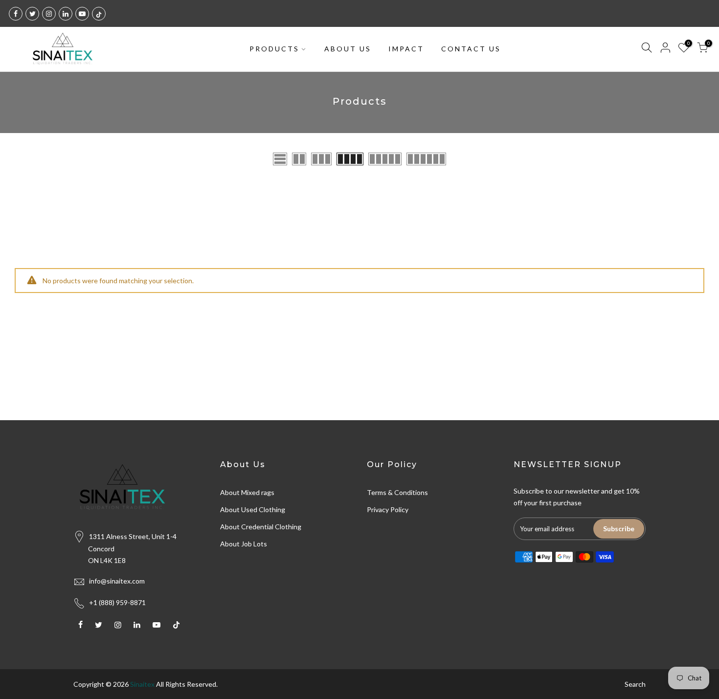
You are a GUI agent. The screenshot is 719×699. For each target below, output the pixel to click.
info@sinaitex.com (117, 581)
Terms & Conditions (397, 492)
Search (635, 684)
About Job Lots (243, 544)
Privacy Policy (387, 509)
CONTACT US (471, 49)
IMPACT (406, 49)
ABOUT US (347, 49)
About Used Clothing (252, 509)
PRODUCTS (274, 49)
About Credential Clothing (260, 526)
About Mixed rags (247, 492)
